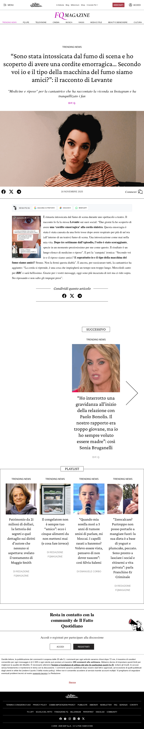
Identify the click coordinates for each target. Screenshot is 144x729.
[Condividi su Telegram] (19, 192)
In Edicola (60, 5)
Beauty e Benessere (117, 22)
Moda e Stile (96, 22)
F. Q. (73, 103)
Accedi (60, 646)
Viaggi (81, 22)
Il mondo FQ (91, 5)
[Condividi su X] (11, 192)
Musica (69, 22)
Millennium (75, 5)
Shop (83, 5)
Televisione (40, 22)
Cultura (138, 22)
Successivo (96, 329)
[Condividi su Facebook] (3, 192)
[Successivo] (132, 393)
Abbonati (118, 5)
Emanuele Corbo (90, 571)
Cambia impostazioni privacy (62, 704)
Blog (67, 5)
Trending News (9, 22)
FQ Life (26, 22)
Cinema (56, 22)
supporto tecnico (40, 673)
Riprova (72, 682)
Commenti (131, 192)
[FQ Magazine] (72, 15)
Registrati (84, 646)
